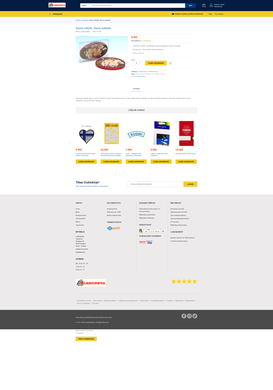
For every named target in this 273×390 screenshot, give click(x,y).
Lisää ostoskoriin (156, 63)
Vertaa (170, 63)
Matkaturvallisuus (110, 300)
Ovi (152, 74)
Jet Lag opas (175, 222)
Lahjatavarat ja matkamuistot (148, 71)
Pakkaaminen (190, 300)
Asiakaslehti (80, 225)
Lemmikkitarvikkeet (157, 300)
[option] (102, 55)
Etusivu (78, 20)
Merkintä (147, 74)
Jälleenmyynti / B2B (114, 212)
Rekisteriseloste (81, 215)
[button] (81, 145)
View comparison (86, 339)
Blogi (210, 14)
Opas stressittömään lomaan (180, 218)
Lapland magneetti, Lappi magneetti (159, 154)
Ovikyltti (156, 74)
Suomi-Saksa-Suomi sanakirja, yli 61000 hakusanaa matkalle (111, 154)
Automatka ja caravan (84, 300)
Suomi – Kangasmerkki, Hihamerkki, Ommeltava (134, 154)
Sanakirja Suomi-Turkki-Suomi (186, 153)
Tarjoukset (95, 303)
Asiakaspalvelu (112, 209)
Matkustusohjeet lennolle (179, 212)
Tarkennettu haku (106, 317)
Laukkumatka (85, 31)
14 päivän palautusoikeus (179, 241)
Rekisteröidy (218, 6)
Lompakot (169, 300)
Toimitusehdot (80, 218)
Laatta (141, 74)
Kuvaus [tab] (136, 89)
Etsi (190, 5)
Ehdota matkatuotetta (114, 215)
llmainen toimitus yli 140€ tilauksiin (183, 238)
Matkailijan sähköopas (146, 218)
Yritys (78, 209)
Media (78, 222)
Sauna (162, 74)
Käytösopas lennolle (177, 209)
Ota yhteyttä (219, 14)
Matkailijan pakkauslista (147, 215)
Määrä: (133, 60)
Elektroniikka (97, 300)
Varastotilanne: (136, 41)
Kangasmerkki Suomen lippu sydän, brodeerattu (85, 154)
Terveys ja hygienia (83, 303)
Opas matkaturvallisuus (178, 215)
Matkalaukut (179, 300)
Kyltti (136, 74)
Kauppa (85, 20)
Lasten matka (144, 300)
